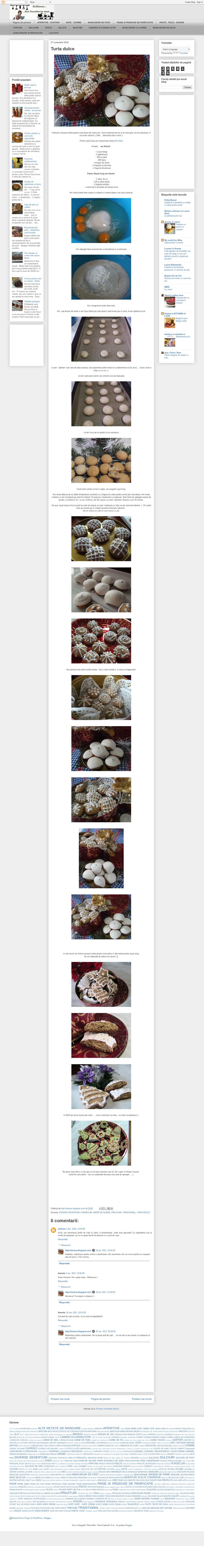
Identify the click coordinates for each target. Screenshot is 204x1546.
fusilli (187, 1464)
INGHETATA (58, 1469)
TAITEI (148, 1504)
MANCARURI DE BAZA (164, 28)
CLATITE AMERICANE (81, 1449)
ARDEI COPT (137, 1428)
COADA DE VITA (146, 1449)
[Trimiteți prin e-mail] (100, 1208)
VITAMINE (88, 1511)
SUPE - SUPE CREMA (84, 1504)
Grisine (177, 1466)
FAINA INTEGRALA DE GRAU (110, 1461)
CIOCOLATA (150, 1445)
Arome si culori (172, 222)
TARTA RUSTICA (179, 1504)
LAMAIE (117, 1469)
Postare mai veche (142, 1399)
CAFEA (51, 1437)
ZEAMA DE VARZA (141, 1511)
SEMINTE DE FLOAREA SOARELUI (80, 1499)
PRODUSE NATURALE (121, 1493)
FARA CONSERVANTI (150, 1461)
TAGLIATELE (133, 1504)
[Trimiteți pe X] (106, 1208)
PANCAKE (174, 1484)
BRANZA (78, 1434)
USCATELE (181, 1508)
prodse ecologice (105, 1493)
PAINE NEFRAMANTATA (86, 1484)
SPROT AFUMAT (150, 1502)
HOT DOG (28, 1469)
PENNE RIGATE (16, 1490)
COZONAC (138, 1451)
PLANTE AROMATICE (166, 1490)
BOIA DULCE (34, 1434)
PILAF (88, 1490)
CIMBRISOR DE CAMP (128, 1446)
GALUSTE (20, 1466)
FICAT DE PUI (25, 1464)
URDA (175, 1508)
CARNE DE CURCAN (18, 1440)
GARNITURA (49, 1466)
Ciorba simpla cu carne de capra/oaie (32, 136)
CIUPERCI (31, 1448)
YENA (100, 1511)
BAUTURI (77, 28)
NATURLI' (21, 1480)
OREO (109, 1480)
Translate (183, 53)
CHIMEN (100, 1446)
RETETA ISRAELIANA (43, 1496)
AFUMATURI (25, 1429)
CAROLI (168, 1440)
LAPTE (124, 1469)
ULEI (140, 1508)
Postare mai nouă (60, 1399)
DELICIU (164, 1454)
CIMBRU (142, 1446)
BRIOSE (152, 1434)
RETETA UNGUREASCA (59, 1496)
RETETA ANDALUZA (27, 1496)
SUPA (39, 1504)
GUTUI (21, 1469)
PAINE (13, 1484)
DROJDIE (135, 1458)
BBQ (99, 1431)
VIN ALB (67, 1511)
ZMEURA (153, 1511)
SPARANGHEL (131, 1502)
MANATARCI (143, 1472)
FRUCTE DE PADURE (146, 1464)
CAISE (57, 1437)
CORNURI (97, 1451)
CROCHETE (88, 1454)
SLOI (162, 1499)
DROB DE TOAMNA (123, 1458)
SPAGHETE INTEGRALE (106, 1501)
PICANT (62, 1490)
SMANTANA (169, 1499)
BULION (12, 1437)
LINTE (59, 1472)
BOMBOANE (43, 1434)
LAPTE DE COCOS (150, 1469)
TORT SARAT (60, 1508)
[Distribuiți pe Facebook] (108, 1208)
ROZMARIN (136, 1496)
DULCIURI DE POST (185, 1458)
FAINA (48, 1460)
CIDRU (116, 1446)
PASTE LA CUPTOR (133, 1487)
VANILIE (17, 1511)
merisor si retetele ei (174, 334)
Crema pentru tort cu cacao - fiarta (32, 279)
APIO (122, 1429)
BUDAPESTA (160, 1434)
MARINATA (119, 1475)
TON (53, 1508)
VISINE (82, 1511)
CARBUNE (131, 1437)
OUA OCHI (140, 1480)
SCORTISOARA (39, 1499)
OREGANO (102, 1480)
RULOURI (152, 1496)
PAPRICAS (30, 1487)
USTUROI (190, 1508)
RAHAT (11, 1496)
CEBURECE (146, 1443)
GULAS (182, 1466)
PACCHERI (191, 1480)
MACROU (83, 1472)
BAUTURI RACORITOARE (86, 1431)
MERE (12, 1477)
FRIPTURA (93, 1463)
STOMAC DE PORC (178, 1502)
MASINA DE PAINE (159, 1474)
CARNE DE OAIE (66, 1440)
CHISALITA (109, 1446)
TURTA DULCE (143, 1212)
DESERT (171, 1454)
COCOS (173, 1449)
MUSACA (164, 1477)
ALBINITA (34, 1429)
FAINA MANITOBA (132, 1461)
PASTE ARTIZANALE (95, 1487)
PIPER (94, 1490)
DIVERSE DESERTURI (69, 1212)
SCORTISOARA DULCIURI (56, 1499)
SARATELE (13, 1499)
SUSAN (124, 1504)
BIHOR (160, 1431)
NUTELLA (59, 1480)
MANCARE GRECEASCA (168, 1472)
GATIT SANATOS (61, 1466)
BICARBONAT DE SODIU (149, 1431)
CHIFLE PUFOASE (63, 1446)
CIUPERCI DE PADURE (48, 1449)
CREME (61, 1454)
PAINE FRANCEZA (53, 1484)
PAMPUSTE (166, 1484)
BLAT (16, 1434)
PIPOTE (100, 1490)
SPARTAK (140, 1502)
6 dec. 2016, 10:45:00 (75, 1229)
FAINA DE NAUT (58, 1461)
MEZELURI (21, 1477)
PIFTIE (83, 1490)
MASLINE (175, 1475)
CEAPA (138, 1443)
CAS (83, 1443)
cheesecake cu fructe (173, 242)
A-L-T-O (12, 1429)
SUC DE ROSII (23, 1504)
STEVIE (167, 1502)
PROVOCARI (137, 1493)
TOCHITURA (45, 1508)
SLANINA (155, 1499)
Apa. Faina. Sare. (173, 352)
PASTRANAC (170, 1487)
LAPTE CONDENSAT (135, 1469)
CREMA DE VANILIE (47, 1454)
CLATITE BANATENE (117, 1449)
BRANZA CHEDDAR (91, 1434)
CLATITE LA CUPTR (133, 1449)
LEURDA (20, 1472)
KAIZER (77, 1469)
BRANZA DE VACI (106, 1434)
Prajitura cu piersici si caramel (181, 227)
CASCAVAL (90, 1443)
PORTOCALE (190, 1490)
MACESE (69, 1472)
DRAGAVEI (92, 1458)
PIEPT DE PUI (73, 1490)
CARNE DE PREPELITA (99, 1440)
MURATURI (119, 1477)
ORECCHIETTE (91, 1480)
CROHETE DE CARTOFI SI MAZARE (106, 1454)
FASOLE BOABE (174, 1461)
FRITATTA (110, 1464)
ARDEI (127, 1429)
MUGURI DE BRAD (106, 1477)
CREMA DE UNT (33, 1454)
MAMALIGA (133, 1472)
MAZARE (184, 1475)
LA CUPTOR (99, 1469)
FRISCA (102, 1464)
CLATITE (68, 1449)
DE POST (156, 1454)
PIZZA (115, 1490)
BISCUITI (183, 1431)
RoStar (128, 1496)
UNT (162, 1508)
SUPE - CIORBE (73, 22)
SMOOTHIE (180, 1499)
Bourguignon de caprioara (63, 1434)
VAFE (11, 1511)
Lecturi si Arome (172, 248)
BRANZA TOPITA (135, 1434)
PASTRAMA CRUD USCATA (153, 1487)
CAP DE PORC (97, 1437)
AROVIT (178, 1429)
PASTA (63, 1487)
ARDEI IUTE (148, 1428)
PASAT (57, 1487)
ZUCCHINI (160, 1511)
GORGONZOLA (158, 1466)
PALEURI (157, 1484)
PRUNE (147, 1493)
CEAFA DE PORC (127, 1443)
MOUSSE (73, 1477)
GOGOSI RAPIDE (137, 1466)
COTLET (105, 1451)
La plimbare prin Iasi (173, 216)
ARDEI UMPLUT (161, 1429)
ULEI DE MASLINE (150, 1508)
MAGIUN (102, 1472)
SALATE (62, 28)
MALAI (125, 1472)
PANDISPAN (13, 1487)
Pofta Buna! (170, 200)
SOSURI (77, 1501)
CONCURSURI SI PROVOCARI (28, 33)
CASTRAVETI (101, 1443)
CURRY (140, 1454)
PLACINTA (151, 1490)
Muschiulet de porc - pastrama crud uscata (31, 230)
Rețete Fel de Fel (173, 276)
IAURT (46, 1469)
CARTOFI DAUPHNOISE (38, 1443)
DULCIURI (34, 28)
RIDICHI (82, 1496)
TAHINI (142, 1504)
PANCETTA (183, 1484)
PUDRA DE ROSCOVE (159, 1493)
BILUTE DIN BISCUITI (171, 1431)
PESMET (42, 1490)
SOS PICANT (67, 1502)
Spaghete (91, 1502)
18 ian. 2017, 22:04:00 (105, 1292)
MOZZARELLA (84, 1477)
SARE (20, 1499)
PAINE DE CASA (37, 1484)
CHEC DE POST (24, 1446)
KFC (92, 1469)
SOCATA (12, 1502)
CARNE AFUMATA (151, 1437)
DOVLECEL (81, 1458)
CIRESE (12, 1449)
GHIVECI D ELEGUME (95, 1466)
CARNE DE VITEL (142, 1440)
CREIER (173, 1451)
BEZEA (137, 1431)
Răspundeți (63, 1239)
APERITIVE (111, 1428)
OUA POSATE (151, 1480)
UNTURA (168, 1508)
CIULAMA (21, 1449)
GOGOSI (126, 1466)
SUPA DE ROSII (62, 1504)
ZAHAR (115, 1511)
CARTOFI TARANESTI (58, 1443)
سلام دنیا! (168, 289)
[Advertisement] (27, 56)
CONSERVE (65, 1451)
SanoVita (191, 1496)
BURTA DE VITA (22, 1437)
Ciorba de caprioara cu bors (32, 182)
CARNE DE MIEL (50, 1440)
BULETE (192, 1434)
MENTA (191, 1475)
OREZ (115, 1480)
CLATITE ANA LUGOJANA (100, 1449)
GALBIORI (13, 1466)
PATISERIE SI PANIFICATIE (185, 1487)
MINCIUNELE (55, 1477)
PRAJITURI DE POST (85, 1493)
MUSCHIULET (190, 1477)
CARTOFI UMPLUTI (74, 1443)
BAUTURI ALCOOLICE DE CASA (61, 1431)
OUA (121, 1480)
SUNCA (33, 1504)
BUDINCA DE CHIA (181, 1434)
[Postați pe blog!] (103, 1208)
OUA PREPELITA (165, 1480)
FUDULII (168, 1464)
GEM (70, 1466)
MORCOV (65, 1477)
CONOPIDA (54, 1451)
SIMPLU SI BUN (128, 1499)
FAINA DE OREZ (71, 1461)
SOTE (85, 1502)
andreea (61, 1229)
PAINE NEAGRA (69, 1484)
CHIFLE (51, 1446)
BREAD (145, 1434)
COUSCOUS (128, 1451)
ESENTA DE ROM (23, 1461)
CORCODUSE (76, 1451)
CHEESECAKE (37, 1446)
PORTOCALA (180, 1490)
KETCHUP (85, 1469)
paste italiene (120, 1487)
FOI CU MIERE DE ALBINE (64, 1464)
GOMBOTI (148, 1466)
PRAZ (96, 1493)
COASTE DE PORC (161, 1449)
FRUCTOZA (160, 1464)
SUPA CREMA (49, 1504)
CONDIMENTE (43, 1451)
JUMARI (71, 1469)
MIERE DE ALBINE (101, 1212)
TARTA (171, 1504)
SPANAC (121, 1502)
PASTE (83, 1487)
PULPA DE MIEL (174, 1493)
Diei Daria (119, 141)
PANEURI (22, 1487)
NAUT (28, 1480)
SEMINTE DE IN (103, 1499)
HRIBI (35, 1469)
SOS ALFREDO (26, 1502)
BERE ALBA (115, 1431)
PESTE (48, 28)
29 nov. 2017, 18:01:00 (76, 1312)
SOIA (19, 1502)
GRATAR (167, 1466)
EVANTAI (41, 1461)
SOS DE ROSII (39, 1502)
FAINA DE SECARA (87, 1461)
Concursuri (190, 1448)
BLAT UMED (24, 1434)
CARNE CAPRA (166, 1437)
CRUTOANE (124, 1454)
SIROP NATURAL (142, 1499)
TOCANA (27, 1508)
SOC (193, 1499)
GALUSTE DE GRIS (34, 1466)
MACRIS (76, 1472)
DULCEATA (154, 1458)
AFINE (17, 1429)
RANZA (17, 1496)
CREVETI (79, 1454)
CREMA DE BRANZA (18, 1454)
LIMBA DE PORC (39, 1472)
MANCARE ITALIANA (186, 1472)
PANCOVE (191, 1484)
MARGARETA (110, 1475)
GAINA (192, 1464)
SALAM (160, 1496)
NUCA (39, 1480)
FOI (52, 1464)
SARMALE (28, 1499)
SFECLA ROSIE (116, 1499)
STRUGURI (190, 1502)
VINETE (74, 1511)
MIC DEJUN (30, 1477)
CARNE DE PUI (116, 1440)
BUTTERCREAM (34, 1437)
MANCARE (154, 1472)
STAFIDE (160, 1502)
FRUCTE (118, 1463)
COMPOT (181, 1449)
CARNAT (139, 1437)
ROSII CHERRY (98, 1496)
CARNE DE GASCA (35, 1440)
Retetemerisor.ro (183, 337)
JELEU (65, 1469)
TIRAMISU (19, 1508)
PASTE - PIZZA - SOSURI (171, 22)
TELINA (12, 1508)
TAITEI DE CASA (160, 1504)
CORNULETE (88, 1451)
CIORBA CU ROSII (178, 1446)
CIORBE (190, 1445)
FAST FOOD (186, 1461)
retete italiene (73, 1496)
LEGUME (179, 1469)
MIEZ (167, 287)
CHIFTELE (76, 1445)
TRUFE (102, 1508)
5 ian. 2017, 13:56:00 (75, 1273)
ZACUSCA (107, 1511)
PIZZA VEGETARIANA (139, 1490)
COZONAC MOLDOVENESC (157, 1451)
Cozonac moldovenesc (30, 160)
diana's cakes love (173, 295)
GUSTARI (13, 1469)
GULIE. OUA (190, 1466)
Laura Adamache (172, 265)
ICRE (52, 1469)
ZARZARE (122, 1511)
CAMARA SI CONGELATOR (102, 28)
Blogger (128, 1525)
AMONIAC (90, 1429)
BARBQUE (18, 1431)
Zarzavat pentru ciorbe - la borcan (32, 109)
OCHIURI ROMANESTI (71, 1480)
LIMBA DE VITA (50, 1472)
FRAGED (77, 1464)
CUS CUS (147, 1454)
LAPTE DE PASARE (166, 1469)
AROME (171, 1429)
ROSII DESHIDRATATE (115, 1496)
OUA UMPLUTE (179, 1480)
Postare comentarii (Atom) (107, 1409)
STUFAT (12, 1504)
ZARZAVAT (130, 1511)
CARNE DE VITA (130, 1440)
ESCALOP (13, 1461)
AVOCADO (186, 1429)
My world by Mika (173, 240)
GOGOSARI (118, 1466)
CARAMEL (123, 1437)
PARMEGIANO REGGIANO (44, 1487)
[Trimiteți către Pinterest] (111, 1208)
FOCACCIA (46, 1464)
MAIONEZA (116, 1472)
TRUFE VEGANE (111, 1508)
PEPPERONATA (28, 1490)
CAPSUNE (107, 1437)
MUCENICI (93, 1477)
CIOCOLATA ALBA (164, 1446)
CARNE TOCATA (157, 1440)
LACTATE (54, 33)
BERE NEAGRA (126, 1431)
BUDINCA (170, 1434)
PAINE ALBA (23, 1484)
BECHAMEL (105, 1431)
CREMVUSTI (70, 1454)
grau (172, 1466)
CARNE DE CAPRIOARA (184, 1437)
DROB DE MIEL (109, 1458)
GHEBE (75, 1466)
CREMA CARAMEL (186, 1451)
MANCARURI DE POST (99, 22)
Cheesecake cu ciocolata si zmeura (182, 300)
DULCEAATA (143, 1458)
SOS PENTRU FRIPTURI (54, 1502)
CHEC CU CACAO (163, 1443)
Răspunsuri (66, 1245)
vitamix (95, 1511)
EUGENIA (33, 1461)
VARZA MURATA (41, 1511)
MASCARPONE (141, 1475)
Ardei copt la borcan (30, 86)
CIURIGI (61, 1449)
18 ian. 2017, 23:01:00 (105, 1250)
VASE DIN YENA (56, 1511)
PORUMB (13, 1493)
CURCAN (133, 1454)
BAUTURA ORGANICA (30, 1431)
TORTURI (17, 28)
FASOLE (163, 1461)
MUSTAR (13, 1480)
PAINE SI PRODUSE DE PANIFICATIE (135, 22)
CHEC (153, 1443)
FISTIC (38, 1464)
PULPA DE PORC (187, 1493)
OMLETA (83, 1480)
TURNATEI (121, 1508)
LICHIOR (28, 1472)
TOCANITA (35, 1508)
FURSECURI (86, 1212)
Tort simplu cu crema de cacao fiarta (32, 255)
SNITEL (187, 1499)
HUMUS (40, 1469)
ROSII (88, 1496)
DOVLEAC (53, 1458)
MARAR (102, 1475)
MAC (64, 1472)
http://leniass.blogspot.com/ (78, 1250)
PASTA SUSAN (72, 1487)
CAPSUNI (115, 1437)
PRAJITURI (116, 1212)
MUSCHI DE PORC (176, 1477)
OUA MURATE (129, 1480)
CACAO (44, 1437)
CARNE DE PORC (82, 1440)
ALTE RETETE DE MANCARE (59, 1428)
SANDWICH (184, 1496)
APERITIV (99, 1429)
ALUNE (84, 1429)
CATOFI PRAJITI (113, 1443)
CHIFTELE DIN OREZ (88, 1446)
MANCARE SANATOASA (19, 1475)
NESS (34, 1480)
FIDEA (33, 1464)
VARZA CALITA (28, 1511)
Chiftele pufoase (32, 301)
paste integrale (110, 1487)
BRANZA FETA (121, 1434)
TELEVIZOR (190, 1504)
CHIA (46, 1446)
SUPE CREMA (115, 1504)
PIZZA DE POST (125, 1490)
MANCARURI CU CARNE (134, 28)
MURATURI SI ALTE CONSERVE (142, 1477)
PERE (37, 1490)
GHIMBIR (82, 1466)
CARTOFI (177, 1440)
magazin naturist (92, 1472)
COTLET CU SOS (116, 1451)
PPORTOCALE (24, 1493)
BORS (51, 1434)
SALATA (167, 1496)
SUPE (71, 1504)
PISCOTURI (108, 1490)
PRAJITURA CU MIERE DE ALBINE (45, 1493)
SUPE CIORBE (102, 1504)
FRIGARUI (84, 1464)
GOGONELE (108, 1466)
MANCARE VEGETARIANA (40, 1475)
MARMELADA (128, 1475)
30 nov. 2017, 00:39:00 (105, 1331)
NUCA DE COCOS (48, 1480)
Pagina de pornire (22, 22)
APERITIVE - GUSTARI (48, 22)
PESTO (56, 1490)
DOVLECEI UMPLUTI (67, 1458)
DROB (100, 1458)
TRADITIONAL (129, 1212)
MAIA (108, 1472)
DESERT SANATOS (182, 1454)
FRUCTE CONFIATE (130, 1464)
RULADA (144, 1496)
